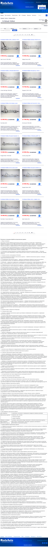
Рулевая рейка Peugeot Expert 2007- (32, 167)
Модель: (31, 28)
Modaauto (45, 25)
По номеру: (3, 30)
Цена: (2, 28)
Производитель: (44, 24)
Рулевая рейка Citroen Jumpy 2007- (32, 136)
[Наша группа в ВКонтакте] (45, 11)
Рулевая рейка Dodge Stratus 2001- (32, 39)
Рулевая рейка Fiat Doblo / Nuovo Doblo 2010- (14, 199)
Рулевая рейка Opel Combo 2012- (31, 199)
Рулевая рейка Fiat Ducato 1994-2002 (32, 103)
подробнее (18, 65)
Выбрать (42, 8)
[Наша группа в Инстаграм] (43, 11)
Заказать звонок (29, 6)
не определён (44, 2)
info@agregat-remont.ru (42, 540)
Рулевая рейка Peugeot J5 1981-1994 (32, 70)
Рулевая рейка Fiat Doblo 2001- (9, 103)
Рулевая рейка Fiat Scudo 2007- (9, 167)
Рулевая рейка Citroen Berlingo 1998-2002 (12, 70)
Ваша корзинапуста (41, 20)
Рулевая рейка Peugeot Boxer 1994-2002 (12, 136)
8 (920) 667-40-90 (29, 2)
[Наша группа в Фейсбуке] (46, 11)
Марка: (20, 28)
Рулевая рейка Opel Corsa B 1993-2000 (11, 39)
